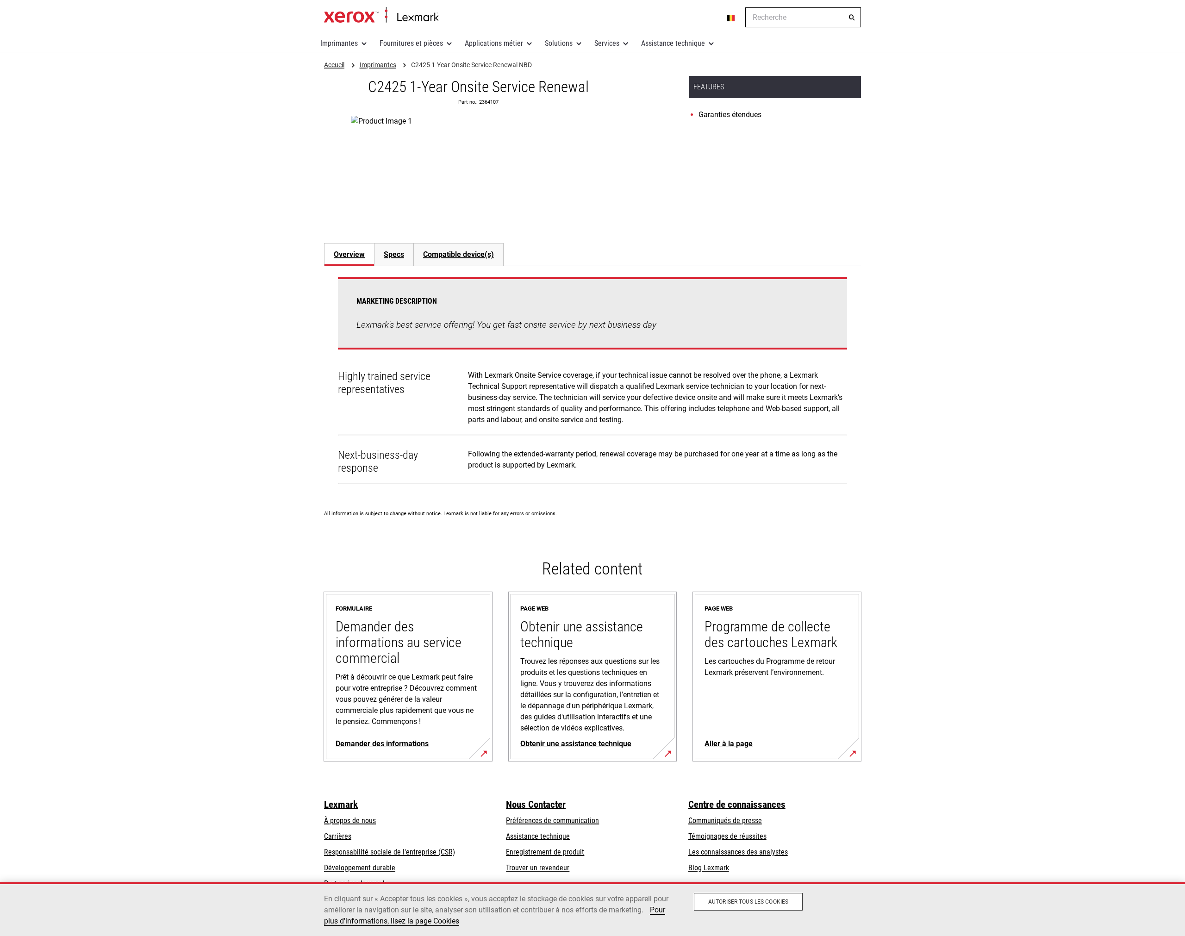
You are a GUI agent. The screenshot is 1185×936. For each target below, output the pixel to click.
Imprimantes (339, 43)
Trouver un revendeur (537, 867)
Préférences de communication (552, 820)
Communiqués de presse (725, 820)
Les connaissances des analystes (738, 852)
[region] (592, 909)
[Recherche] (851, 17)
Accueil (381, 15)
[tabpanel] (592, 382)
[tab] (349, 254)
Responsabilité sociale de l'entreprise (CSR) (389, 852)
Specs (394, 254)
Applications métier (494, 43)
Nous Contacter (536, 804)
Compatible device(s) (458, 254)
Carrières (337, 836)
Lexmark (341, 804)
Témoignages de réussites (727, 836)
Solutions (559, 43)
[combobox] (803, 17)
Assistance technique (673, 43)
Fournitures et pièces (411, 43)
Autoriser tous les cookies (748, 902)
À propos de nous (350, 820)
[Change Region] (731, 17)
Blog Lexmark (708, 867)
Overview (349, 254)
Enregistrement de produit (545, 852)
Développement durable (359, 867)
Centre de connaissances (737, 804)
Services (606, 43)
